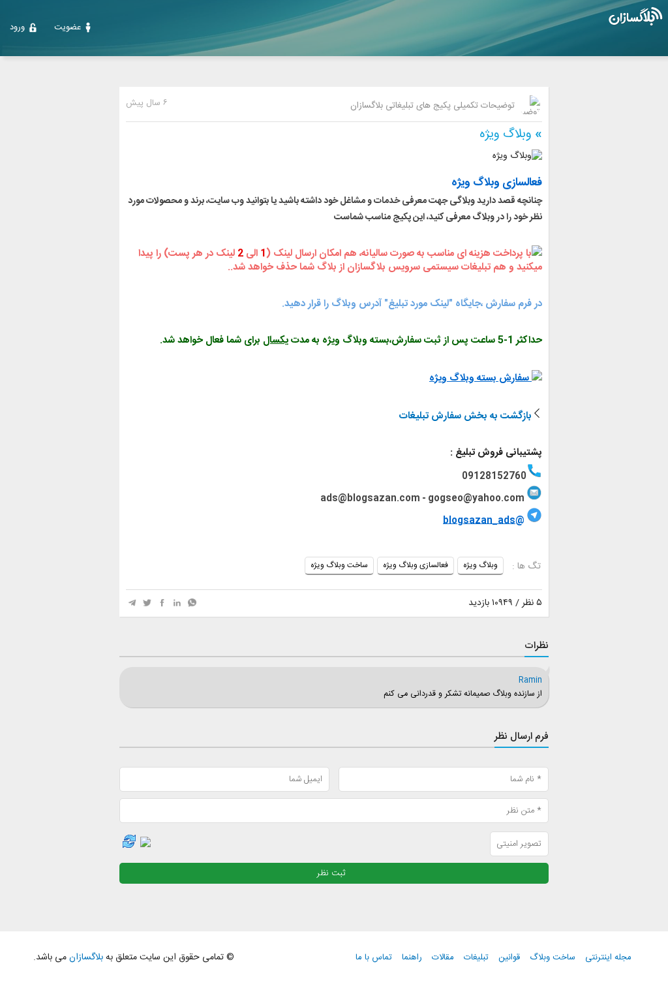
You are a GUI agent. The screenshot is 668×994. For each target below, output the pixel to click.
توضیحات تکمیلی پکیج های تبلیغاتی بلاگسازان (433, 106)
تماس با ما (374, 958)
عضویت (67, 27)
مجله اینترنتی (608, 958)
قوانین (509, 958)
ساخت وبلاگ (552, 958)
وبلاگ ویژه (505, 134)
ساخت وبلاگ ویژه (339, 565)
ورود (17, 27)
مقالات (443, 958)
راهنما (412, 958)
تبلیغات (476, 958)
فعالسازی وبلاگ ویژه (415, 565)
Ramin (530, 680)
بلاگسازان (85, 957)
